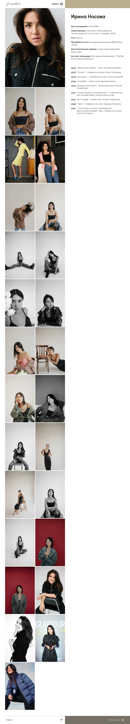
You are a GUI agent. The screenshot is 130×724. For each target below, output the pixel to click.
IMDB (114, 42)
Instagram (94, 42)
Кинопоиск (105, 42)
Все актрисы (114, 720)
